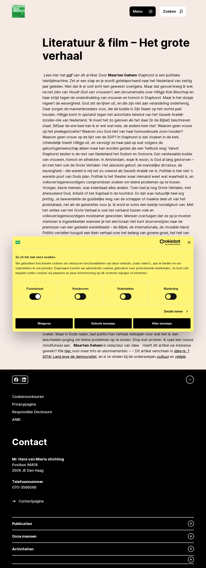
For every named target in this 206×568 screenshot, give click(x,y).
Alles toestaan (162, 323)
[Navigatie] (188, 380)
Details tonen (173, 311)
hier (68, 351)
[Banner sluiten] (189, 242)
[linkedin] (24, 380)
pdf (69, 75)
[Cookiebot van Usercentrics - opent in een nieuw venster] (162, 242)
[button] (145, 11)
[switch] (80, 296)
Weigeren (44, 323)
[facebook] (16, 380)
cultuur (163, 356)
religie (180, 356)
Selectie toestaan (103, 323)
